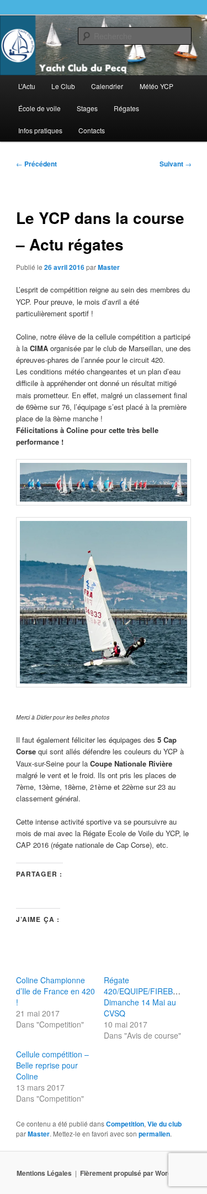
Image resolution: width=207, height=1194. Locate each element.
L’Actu (26, 86)
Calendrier (107, 86)
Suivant (176, 164)
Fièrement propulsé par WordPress (135, 1173)
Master (109, 267)
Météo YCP (156, 86)
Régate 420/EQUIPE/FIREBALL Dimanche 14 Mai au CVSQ (145, 996)
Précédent (36, 164)
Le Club (63, 86)
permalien (154, 1134)
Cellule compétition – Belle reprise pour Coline (52, 1065)
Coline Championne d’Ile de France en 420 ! (55, 991)
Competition (125, 1124)
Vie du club (164, 1124)
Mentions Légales (44, 1173)
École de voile (39, 108)
